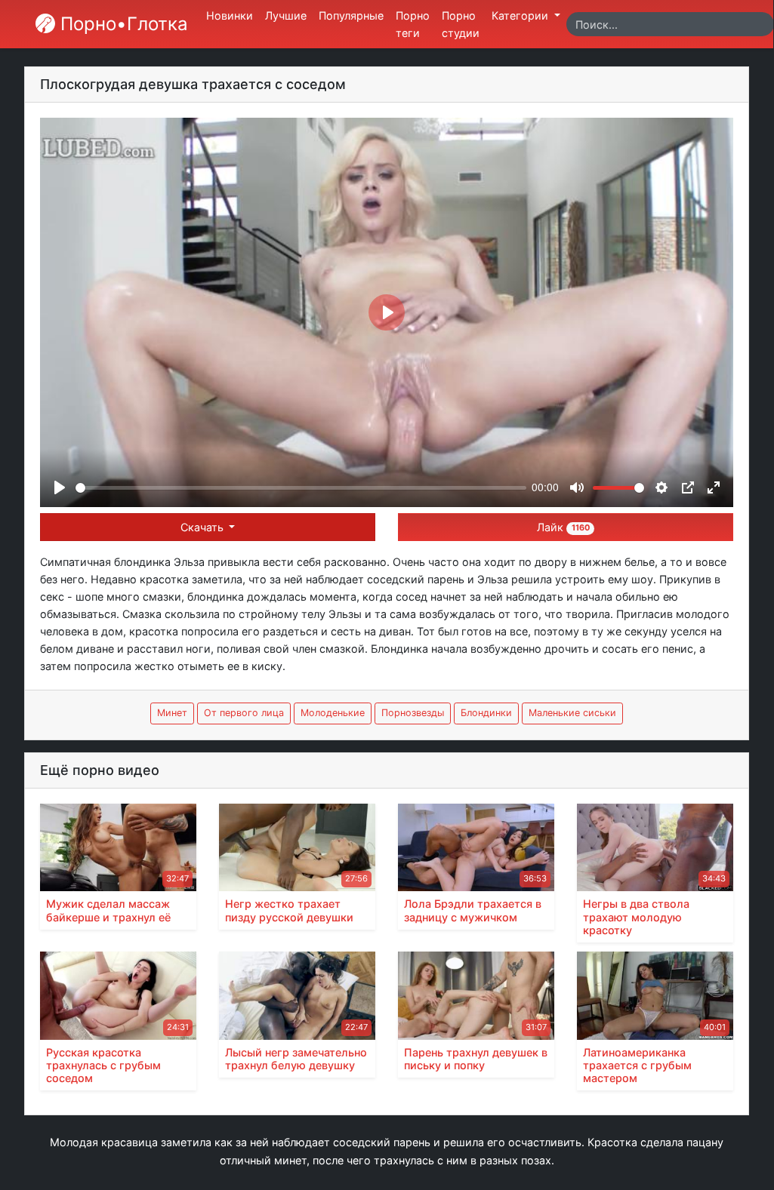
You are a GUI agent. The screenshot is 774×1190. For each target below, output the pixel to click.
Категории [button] (521, 15)
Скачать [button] (203, 527)
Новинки (229, 15)
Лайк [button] (563, 527)
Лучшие (286, 15)
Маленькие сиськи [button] (572, 712)
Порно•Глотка (121, 24)
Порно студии (461, 24)
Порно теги (413, 24)
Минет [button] (172, 712)
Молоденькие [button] (333, 712)
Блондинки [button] (486, 712)
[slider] (301, 488)
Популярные (351, 15)
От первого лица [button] (244, 712)
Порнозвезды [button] (412, 712)
